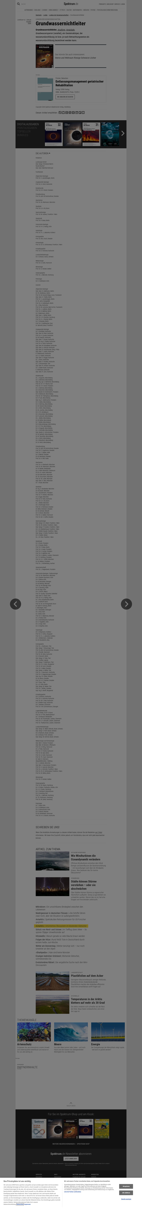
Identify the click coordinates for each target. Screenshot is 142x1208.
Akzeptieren (126, 1186)
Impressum (27, 1204)
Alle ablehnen (126, 1193)
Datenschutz (20, 1204)
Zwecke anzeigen (126, 1199)
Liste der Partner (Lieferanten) (72, 1192)
